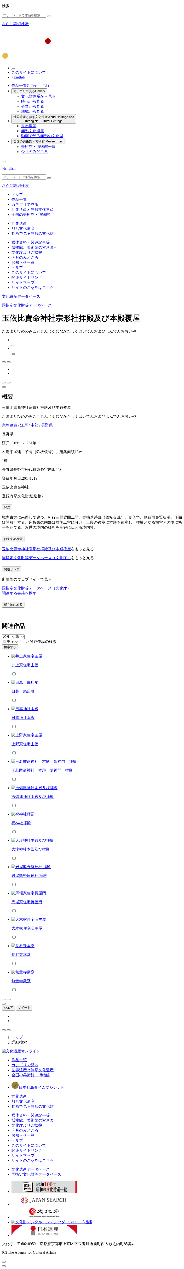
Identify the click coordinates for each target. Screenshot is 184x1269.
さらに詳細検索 (15, 24)
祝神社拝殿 (21, 823)
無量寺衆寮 (21, 981)
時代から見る (32, 101)
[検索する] (49, 16)
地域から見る (32, 111)
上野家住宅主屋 (25, 744)
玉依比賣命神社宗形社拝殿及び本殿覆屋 (36, 549)
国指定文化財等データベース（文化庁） (36, 558)
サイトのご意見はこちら (33, 288)
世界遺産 (28, 126)
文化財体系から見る (38, 96)
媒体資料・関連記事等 (31, 242)
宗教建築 (9, 425)
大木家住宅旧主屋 (27, 928)
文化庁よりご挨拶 (27, 252)
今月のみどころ (34, 152)
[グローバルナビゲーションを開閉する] (4, 161)
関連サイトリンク (27, 277)
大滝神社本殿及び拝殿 (31, 849)
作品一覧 (30, 86)
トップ (17, 194)
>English (18, 77)
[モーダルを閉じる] (4, 1262)
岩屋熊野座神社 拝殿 (29, 876)
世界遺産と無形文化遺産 (43, 119)
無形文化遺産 (32, 131)
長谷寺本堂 (21, 955)
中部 (34, 425)
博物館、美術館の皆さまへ (35, 247)
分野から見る (32, 106)
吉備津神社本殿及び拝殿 (33, 797)
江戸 (24, 425)
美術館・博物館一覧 (38, 147)
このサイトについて (29, 72)
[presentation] (4, 641)
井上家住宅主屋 (25, 665)
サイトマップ (23, 283)
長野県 (47, 425)
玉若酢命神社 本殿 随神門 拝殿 (42, 770)
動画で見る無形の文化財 (42, 136)
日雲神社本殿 (23, 718)
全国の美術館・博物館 (38, 141)
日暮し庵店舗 (23, 691)
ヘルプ (17, 267)
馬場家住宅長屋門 (27, 902)
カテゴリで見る (29, 91)
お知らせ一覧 (23, 262)
